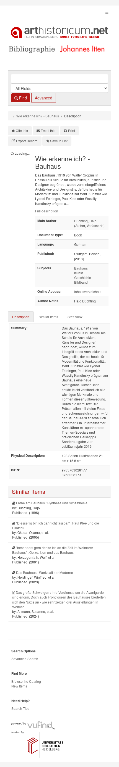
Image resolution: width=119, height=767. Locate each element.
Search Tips (20, 708)
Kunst (78, 272)
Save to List (59, 140)
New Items (19, 686)
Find (22, 98)
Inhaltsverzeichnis (87, 291)
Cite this (22, 130)
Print (71, 130)
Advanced (43, 98)
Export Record (27, 140)
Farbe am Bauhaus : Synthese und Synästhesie (51, 502)
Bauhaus (81, 268)
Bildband (81, 282)
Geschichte (82, 277)
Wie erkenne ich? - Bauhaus (37, 116)
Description (20, 316)
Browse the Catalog (26, 681)
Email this (48, 130)
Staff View (75, 316)
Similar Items (48, 316)
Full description (46, 211)
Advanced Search (24, 658)
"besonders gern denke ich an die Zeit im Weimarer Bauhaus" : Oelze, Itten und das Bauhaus (52, 550)
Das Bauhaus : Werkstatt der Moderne (44, 572)
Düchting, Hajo (85, 220)
